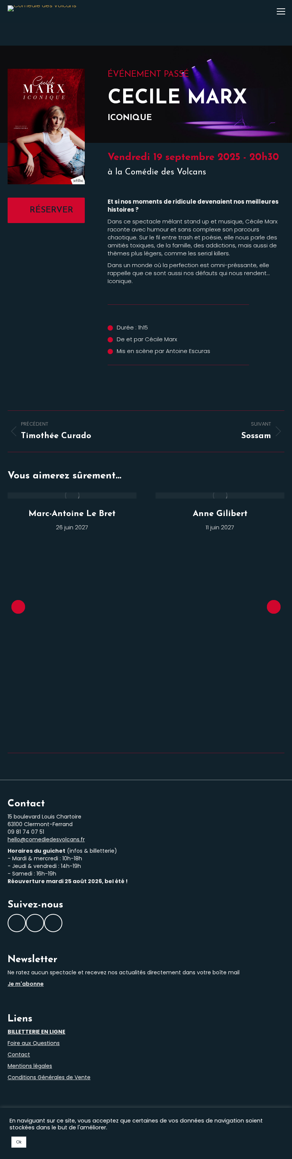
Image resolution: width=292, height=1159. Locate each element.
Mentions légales (30, 1066)
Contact (19, 1054)
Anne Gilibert (220, 514)
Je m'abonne (26, 984)
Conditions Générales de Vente (49, 1077)
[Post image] (72, 495)
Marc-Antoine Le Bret (72, 514)
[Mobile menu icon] (281, 11)
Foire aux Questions (34, 1043)
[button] (18, 607)
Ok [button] (19, 1142)
